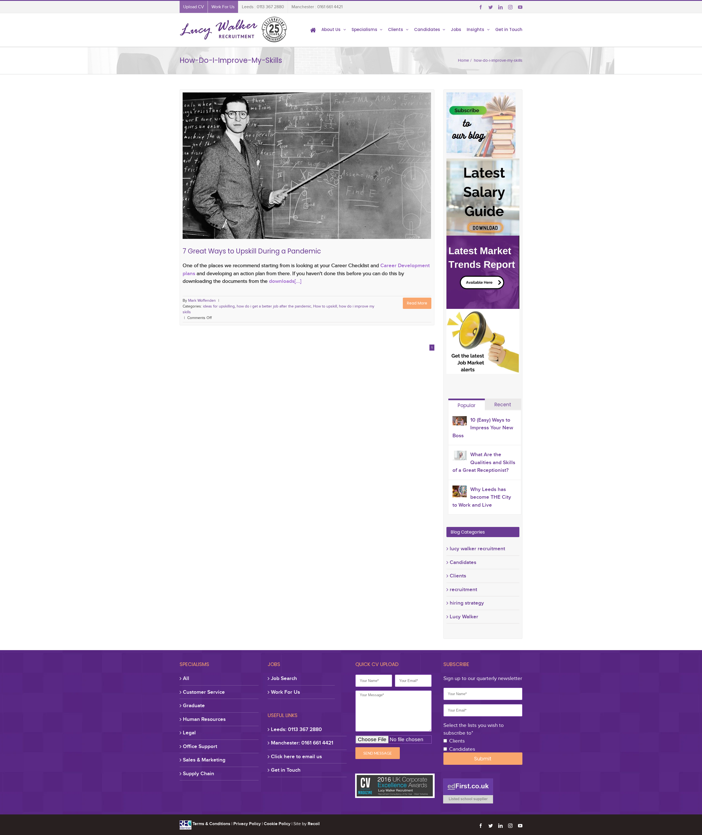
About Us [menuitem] (331, 29)
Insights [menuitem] (475, 29)
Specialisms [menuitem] (364, 29)
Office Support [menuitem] (200, 746)
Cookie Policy (277, 823)
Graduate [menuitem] (194, 705)
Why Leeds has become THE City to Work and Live (481, 497)
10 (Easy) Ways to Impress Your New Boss (482, 427)
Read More (417, 303)
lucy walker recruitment (477, 548)
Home (463, 60)
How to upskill (339, 173)
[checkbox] (482, 745)
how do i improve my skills (375, 173)
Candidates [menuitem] (427, 29)
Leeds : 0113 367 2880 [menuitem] (263, 6)
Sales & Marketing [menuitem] (204, 760)
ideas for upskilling (232, 173)
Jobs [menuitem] (456, 29)
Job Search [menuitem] (284, 678)
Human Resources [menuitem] (204, 719)
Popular (466, 405)
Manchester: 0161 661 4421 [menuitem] (302, 743)
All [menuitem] (186, 678)
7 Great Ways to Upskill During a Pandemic (307, 164)
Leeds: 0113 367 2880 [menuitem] (296, 729)
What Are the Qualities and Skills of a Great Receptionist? (483, 462)
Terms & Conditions (211, 823)
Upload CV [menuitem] (193, 6)
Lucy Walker (464, 616)
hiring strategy (467, 603)
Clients (458, 576)
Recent (502, 404)
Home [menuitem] (313, 29)
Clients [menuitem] (395, 29)
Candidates (463, 562)
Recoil (314, 823)
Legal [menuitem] (189, 732)
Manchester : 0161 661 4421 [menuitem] (316, 6)
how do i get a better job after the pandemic (287, 173)
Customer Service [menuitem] (204, 692)
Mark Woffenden (202, 300)
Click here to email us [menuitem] (296, 756)
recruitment (463, 589)
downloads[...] (285, 281)
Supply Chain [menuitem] (198, 773)
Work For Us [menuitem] (222, 6)
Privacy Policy (247, 823)
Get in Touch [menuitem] (508, 29)
